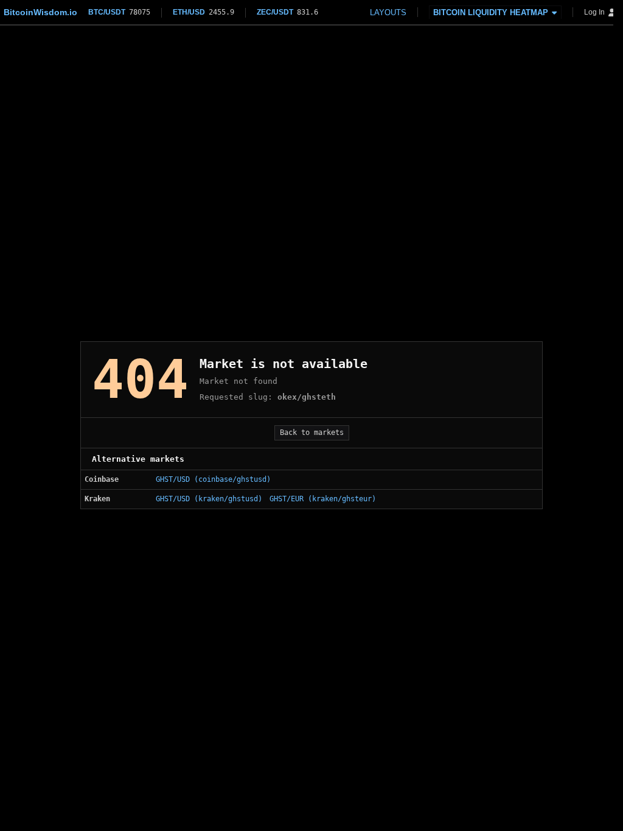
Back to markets (312, 432)
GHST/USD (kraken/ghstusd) (209, 499)
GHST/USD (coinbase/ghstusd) (213, 479)
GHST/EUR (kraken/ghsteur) (323, 499)
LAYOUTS (388, 12)
